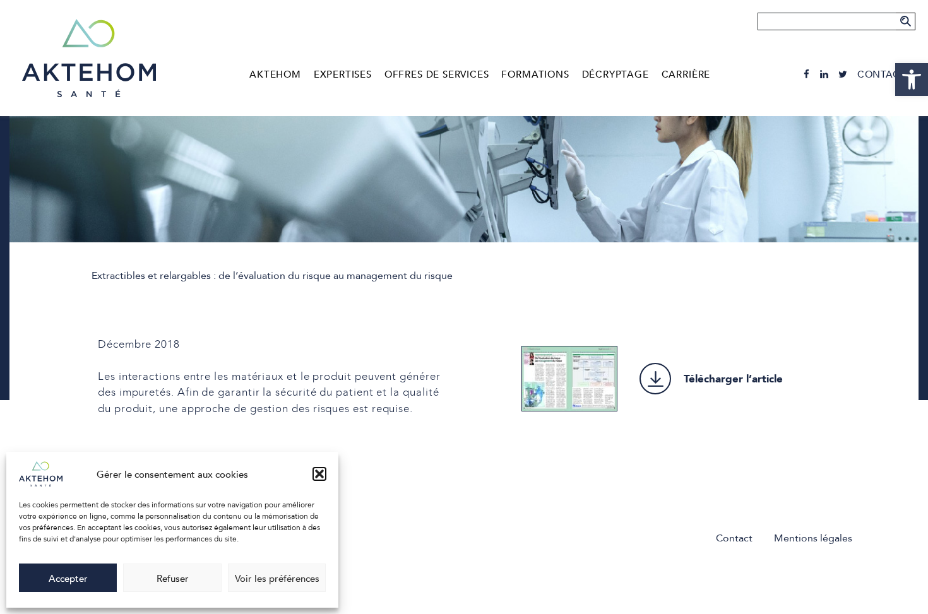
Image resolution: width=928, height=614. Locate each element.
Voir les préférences (277, 578)
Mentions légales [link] (813, 537)
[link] (911, 79)
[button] (319, 474)
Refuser (173, 578)
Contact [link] (881, 74)
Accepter (68, 578)
